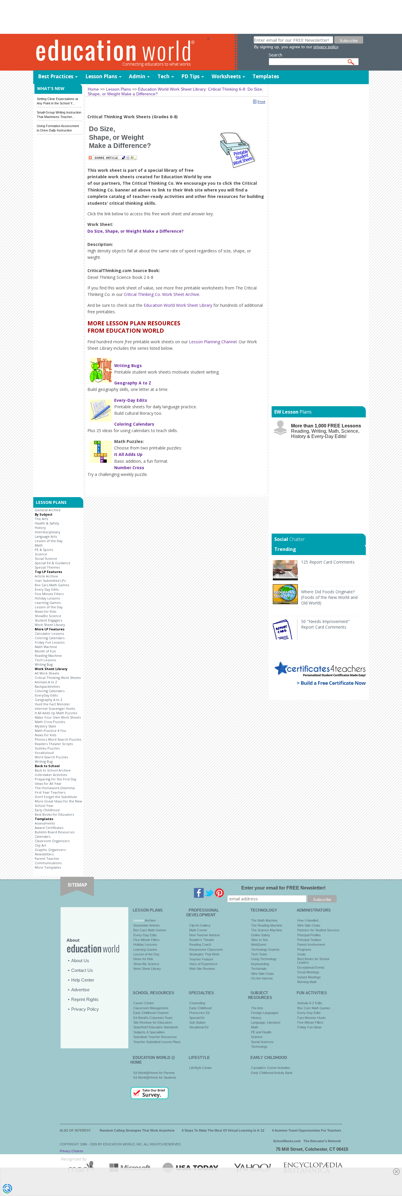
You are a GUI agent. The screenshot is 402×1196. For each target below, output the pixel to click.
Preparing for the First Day (56, 779)
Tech (163, 76)
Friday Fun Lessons (49, 642)
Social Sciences (262, 1042)
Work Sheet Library (50, 624)
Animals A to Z (46, 682)
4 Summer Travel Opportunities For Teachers (306, 1130)
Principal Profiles (309, 935)
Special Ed (196, 1018)
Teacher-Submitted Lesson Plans (157, 1042)
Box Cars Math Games (52, 585)
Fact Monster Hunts (311, 1018)
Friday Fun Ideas (309, 1027)
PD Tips (190, 76)
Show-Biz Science (146, 964)
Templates (266, 76)
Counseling (197, 1003)
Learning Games (48, 602)
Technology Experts (265, 949)
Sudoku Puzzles (47, 748)
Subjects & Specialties (149, 1032)
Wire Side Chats (262, 973)
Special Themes (47, 567)
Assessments (45, 823)
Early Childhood (47, 810)
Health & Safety (47, 523)
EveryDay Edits (46, 695)
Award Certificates (49, 827)
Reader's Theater (201, 940)
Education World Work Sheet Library (178, 305)
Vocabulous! (44, 752)
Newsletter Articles (146, 925)
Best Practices (55, 76)
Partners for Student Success (318, 930)
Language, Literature (265, 1022)
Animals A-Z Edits (309, 1003)
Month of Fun (45, 651)
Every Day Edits (47, 589)
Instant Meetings (309, 977)
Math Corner (198, 930)
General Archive (48, 510)
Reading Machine (48, 655)
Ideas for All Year (48, 783)
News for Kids (45, 611)
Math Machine (46, 646)
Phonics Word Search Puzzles (58, 739)
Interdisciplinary (47, 532)
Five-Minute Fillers (146, 940)
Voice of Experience (203, 964)
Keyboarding (260, 964)
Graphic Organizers (50, 849)
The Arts (41, 519)
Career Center (143, 1003)
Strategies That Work (204, 954)
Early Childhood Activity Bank (272, 1073)
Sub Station (197, 1022)
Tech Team (259, 954)
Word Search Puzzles (51, 757)
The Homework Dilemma (55, 788)
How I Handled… (309, 920)
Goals (301, 954)
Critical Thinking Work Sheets (58, 677)
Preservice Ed (199, 1013)
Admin (137, 76)
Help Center (82, 979)
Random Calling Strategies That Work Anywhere (137, 1130)
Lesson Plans (101, 76)
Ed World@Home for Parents (154, 1073)
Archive (150, 920)
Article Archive (46, 576)
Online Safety (260, 935)
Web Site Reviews (202, 968)
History (40, 527)
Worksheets (226, 76)
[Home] (120, 52)
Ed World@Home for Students (154, 1077)
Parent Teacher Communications (48, 860)
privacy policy (325, 46)
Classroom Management (150, 1008)
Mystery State (45, 726)
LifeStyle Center (200, 1068)
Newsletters (44, 854)
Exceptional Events (311, 967)
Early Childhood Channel (150, 1013)
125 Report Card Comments (328, 562)
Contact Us (82, 970)
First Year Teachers (50, 792)
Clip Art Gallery (199, 925)
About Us (80, 960)
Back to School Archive (53, 770)
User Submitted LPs (50, 580)
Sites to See (259, 940)
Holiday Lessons (47, 598)
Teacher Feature (201, 959)
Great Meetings (308, 972)
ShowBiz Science (48, 616)
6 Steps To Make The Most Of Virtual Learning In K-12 (223, 1130)
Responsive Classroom (206, 949)
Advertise (80, 989)
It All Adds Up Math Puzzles (56, 713)
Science (41, 554)
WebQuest (258, 944)
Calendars (42, 836)
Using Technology (264, 959)
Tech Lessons (45, 660)
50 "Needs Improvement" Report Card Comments (325, 624)
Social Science (46, 558)
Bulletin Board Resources (54, 832)
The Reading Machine (266, 925)
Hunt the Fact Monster (52, 704)
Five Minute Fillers (49, 594)
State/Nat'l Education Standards (155, 1027)
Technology (259, 1046)
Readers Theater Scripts (54, 744)
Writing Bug (44, 664)
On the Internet (262, 978)
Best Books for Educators (54, 814)
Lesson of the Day (49, 541)
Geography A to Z (48, 699)
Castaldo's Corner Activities (270, 1068)
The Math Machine (264, 920)
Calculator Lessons (49, 633)
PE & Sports (44, 549)
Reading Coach (200, 944)
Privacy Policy (85, 1009)
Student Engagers (48, 620)
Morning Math (307, 982)
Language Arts (46, 536)
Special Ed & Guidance (52, 563)
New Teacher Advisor (204, 935)
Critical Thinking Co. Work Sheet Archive (161, 294)
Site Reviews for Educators (152, 1022)
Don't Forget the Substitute (56, 796)
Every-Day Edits (145, 935)
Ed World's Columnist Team (152, 1018)
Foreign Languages (265, 1013)
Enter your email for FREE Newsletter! (283, 887)
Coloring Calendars (49, 638)
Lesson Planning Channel (213, 341)
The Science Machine (266, 930)
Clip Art (40, 845)
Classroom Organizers (52, 841)
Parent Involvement (311, 944)
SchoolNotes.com (287, 1141)
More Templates (48, 867)
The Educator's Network (322, 1141)
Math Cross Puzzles (50, 721)
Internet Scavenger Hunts (55, 708)
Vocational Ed (198, 1027)
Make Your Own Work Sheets (58, 717)
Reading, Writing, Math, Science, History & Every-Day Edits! (326, 431)
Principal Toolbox (309, 940)
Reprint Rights (85, 999)
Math (39, 545)
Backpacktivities (47, 686)
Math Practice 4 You (50, 730)
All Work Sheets (47, 673)
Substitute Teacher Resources (155, 1037)
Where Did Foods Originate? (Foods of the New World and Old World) (329, 597)
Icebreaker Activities (51, 774)
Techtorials (259, 968)
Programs (304, 949)
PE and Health (261, 1032)
